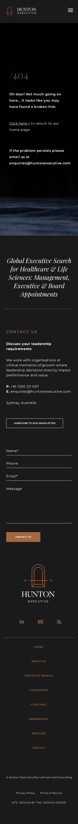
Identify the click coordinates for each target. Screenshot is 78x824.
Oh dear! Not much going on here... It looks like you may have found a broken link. (35, 100)
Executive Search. (39, 675)
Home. (39, 646)
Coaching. (39, 704)
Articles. (39, 733)
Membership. (39, 719)
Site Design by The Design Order (39, 802)
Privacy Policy (25, 793)
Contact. (39, 747)
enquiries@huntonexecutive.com (41, 391)
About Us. (39, 661)
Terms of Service (51, 793)
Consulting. (38, 690)
